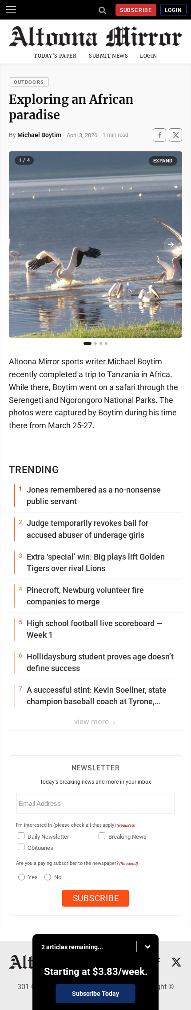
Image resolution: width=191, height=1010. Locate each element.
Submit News (108, 56)
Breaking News (127, 836)
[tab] (88, 343)
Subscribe (136, 10)
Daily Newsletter (48, 836)
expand (163, 161)
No (57, 877)
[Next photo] (170, 244)
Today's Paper (55, 56)
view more (92, 721)
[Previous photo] (20, 244)
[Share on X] (175, 135)
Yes (32, 877)
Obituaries (40, 847)
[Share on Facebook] (159, 135)
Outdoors (29, 82)
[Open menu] (11, 10)
